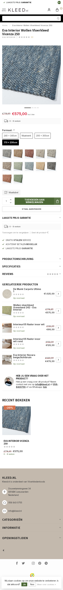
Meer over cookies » (46, 584)
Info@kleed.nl (15, 511)
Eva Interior (8, 37)
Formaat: (8, 130)
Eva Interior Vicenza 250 (16, 442)
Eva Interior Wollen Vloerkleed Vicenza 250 (32, 25)
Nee (32, 584)
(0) (32, 37)
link (45, 387)
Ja (24, 584)
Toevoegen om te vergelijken (15, 232)
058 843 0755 (15, 502)
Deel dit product (39, 232)
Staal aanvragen (31, 209)
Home (4, 25)
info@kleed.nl (42, 384)
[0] (57, 10)
